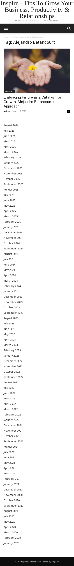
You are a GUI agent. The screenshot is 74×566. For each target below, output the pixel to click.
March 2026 (11, 152)
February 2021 (12, 478)
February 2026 (12, 157)
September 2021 (13, 441)
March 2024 (11, 280)
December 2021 (13, 425)
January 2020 (11, 543)
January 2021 (11, 484)
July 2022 (9, 387)
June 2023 (9, 328)
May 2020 (9, 521)
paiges (7, 111)
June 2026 (9, 136)
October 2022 (12, 371)
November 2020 (13, 495)
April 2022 (10, 403)
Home (7, 36)
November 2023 (13, 302)
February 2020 (12, 537)
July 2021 (9, 452)
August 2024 (11, 254)
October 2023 (12, 307)
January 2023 (11, 355)
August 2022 (11, 382)
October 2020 (12, 500)
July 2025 (9, 195)
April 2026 (10, 146)
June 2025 (9, 200)
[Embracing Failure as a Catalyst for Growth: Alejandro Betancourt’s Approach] (37, 71)
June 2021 (9, 457)
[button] (69, 28)
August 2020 (11, 511)
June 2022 (9, 393)
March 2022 (11, 409)
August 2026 (11, 125)
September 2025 (13, 184)
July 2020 (9, 516)
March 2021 (11, 473)
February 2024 (12, 286)
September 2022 (13, 377)
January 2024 (11, 291)
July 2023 (9, 323)
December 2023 (13, 296)
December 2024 (13, 232)
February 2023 (12, 350)
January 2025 (11, 227)
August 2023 (11, 318)
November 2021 (13, 430)
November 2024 (13, 237)
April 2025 (10, 211)
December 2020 (13, 489)
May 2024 (9, 270)
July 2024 (9, 259)
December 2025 (13, 168)
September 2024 (13, 248)
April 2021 (10, 468)
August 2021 (11, 446)
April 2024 (10, 275)
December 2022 (13, 361)
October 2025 (12, 179)
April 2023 (10, 339)
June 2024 (9, 264)
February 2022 (12, 414)
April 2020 (10, 527)
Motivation (9, 91)
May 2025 (9, 205)
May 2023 (9, 334)
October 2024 (12, 243)
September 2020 (13, 505)
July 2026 (9, 130)
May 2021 (9, 462)
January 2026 (11, 162)
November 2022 (13, 366)
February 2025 (12, 221)
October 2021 (12, 436)
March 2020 (11, 532)
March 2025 (11, 216)
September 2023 (13, 312)
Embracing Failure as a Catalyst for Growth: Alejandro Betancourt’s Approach (32, 101)
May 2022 (9, 398)
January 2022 (11, 420)
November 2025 (13, 173)
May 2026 (9, 141)
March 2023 (11, 345)
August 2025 (11, 189)
